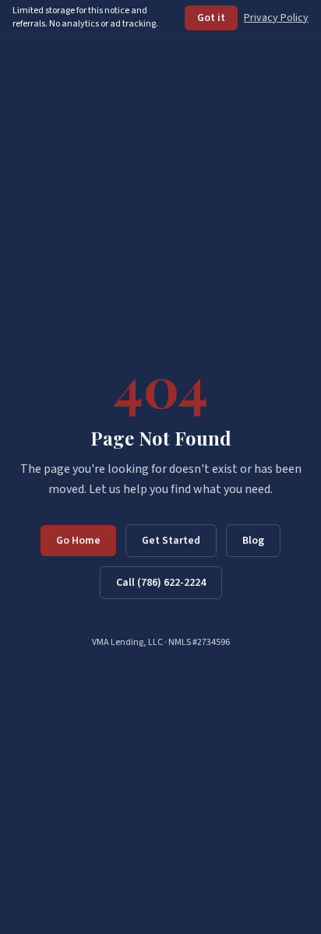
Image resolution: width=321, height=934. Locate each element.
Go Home (78, 540)
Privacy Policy (276, 18)
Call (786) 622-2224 (161, 582)
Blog (253, 540)
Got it (211, 18)
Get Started (171, 540)
